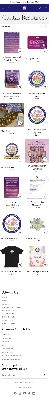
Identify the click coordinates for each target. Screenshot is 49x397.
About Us (6, 298)
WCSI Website (7, 352)
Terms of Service (9, 323)
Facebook (6, 342)
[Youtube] (24, 393)
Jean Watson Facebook (12, 356)
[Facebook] (15, 393)
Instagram (6, 338)
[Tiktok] (29, 393)
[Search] (8, 8)
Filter (7, 27)
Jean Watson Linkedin (11, 359)
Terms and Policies (24, 388)
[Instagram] (19, 393)
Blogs (4, 301)
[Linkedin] (33, 393)
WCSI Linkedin (7, 349)
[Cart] (46, 8)
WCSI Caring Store (27, 382)
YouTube (6, 335)
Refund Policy (8, 314)
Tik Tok (5, 345)
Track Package (8, 310)
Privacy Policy (8, 320)
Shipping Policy (8, 317)
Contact (5, 304)
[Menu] (3, 8)
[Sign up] (44, 375)
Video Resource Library (12, 307)
